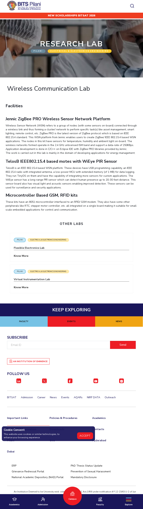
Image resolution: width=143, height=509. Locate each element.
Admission (27, 397)
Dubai (11, 451)
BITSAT (11, 397)
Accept (85, 436)
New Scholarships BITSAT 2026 (71, 15)
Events (65, 397)
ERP (14, 465)
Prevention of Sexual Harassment (91, 471)
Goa (52, 440)
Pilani (20, 240)
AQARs (78, 397)
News (53, 397)
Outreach (110, 397)
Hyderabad (99, 440)
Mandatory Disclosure (84, 477)
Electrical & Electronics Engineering (48, 240)
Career (41, 397)
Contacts (98, 429)
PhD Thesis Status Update (86, 465)
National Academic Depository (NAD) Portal (37, 477)
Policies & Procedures (63, 418)
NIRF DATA (93, 397)
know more (21, 256)
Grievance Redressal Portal (28, 471)
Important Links (17, 418)
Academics (99, 418)
